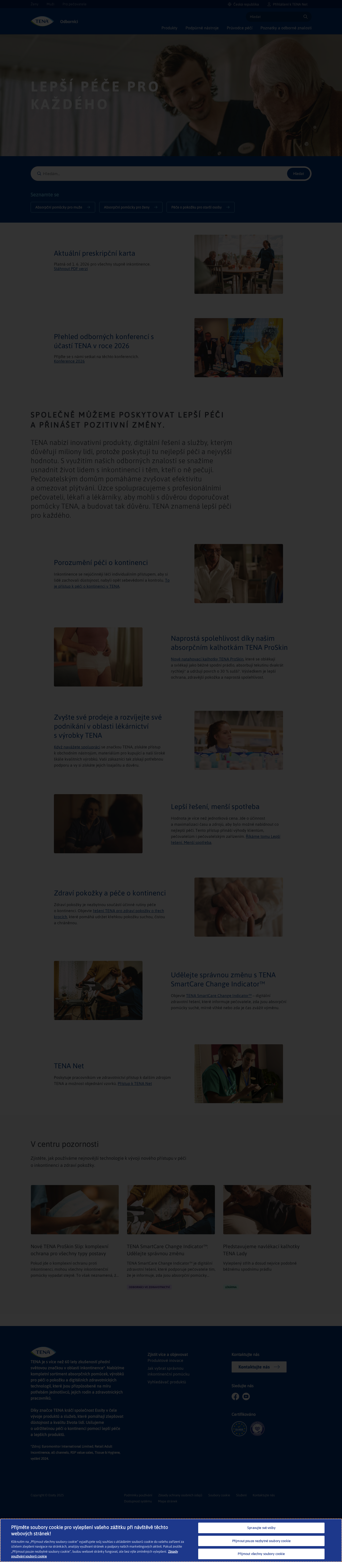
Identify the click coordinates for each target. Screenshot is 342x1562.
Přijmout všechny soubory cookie (261, 1554)
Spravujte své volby (261, 1528)
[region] (171, 1540)
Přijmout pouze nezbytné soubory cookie (261, 1541)
